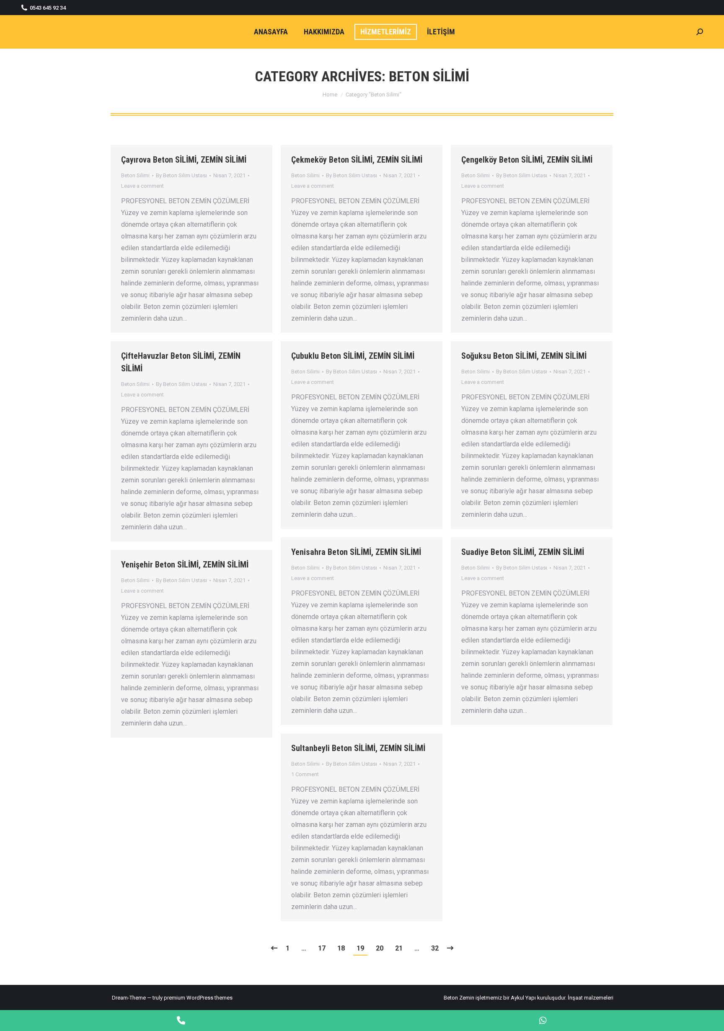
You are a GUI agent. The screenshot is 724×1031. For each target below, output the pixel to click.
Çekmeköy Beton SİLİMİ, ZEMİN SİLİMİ (356, 160)
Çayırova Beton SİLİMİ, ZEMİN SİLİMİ (183, 160)
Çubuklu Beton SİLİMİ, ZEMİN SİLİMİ (352, 356)
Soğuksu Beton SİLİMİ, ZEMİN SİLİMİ (524, 356)
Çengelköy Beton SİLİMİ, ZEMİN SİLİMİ (526, 160)
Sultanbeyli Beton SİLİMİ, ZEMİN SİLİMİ (358, 748)
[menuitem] (271, 32)
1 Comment (305, 774)
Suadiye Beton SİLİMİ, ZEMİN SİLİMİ (522, 552)
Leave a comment (142, 186)
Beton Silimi (135, 175)
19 (360, 948)
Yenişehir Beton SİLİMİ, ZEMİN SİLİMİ (184, 565)
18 (341, 948)
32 (435, 948)
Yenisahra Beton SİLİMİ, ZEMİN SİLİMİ (356, 552)
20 (379, 948)
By (181, 175)
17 (322, 948)
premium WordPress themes (198, 998)
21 (399, 948)
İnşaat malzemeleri (590, 998)
